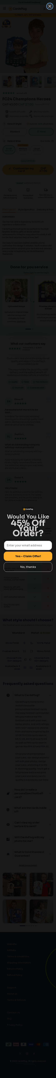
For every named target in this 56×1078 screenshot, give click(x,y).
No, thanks (28, 567)
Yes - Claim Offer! (28, 556)
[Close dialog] (50, 6)
